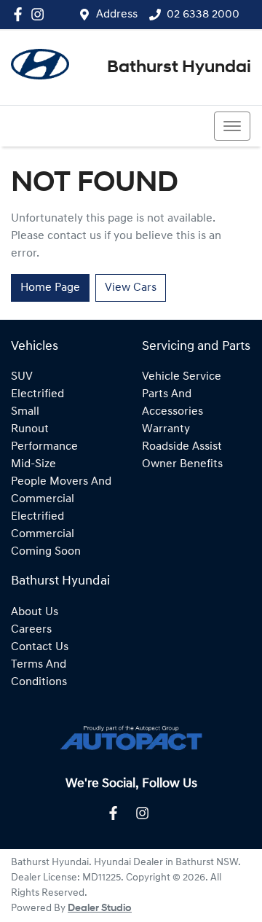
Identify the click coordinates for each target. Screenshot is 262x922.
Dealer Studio (100, 908)
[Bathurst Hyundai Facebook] (21, 14)
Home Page (50, 288)
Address (117, 14)
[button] (232, 126)
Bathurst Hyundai (179, 68)
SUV (22, 377)
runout (30, 429)
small (25, 412)
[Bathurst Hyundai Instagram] (40, 14)
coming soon (46, 552)
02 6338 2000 (203, 14)
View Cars (130, 288)
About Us (34, 612)
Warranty (166, 429)
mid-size (33, 464)
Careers (31, 630)
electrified (37, 394)
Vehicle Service (181, 377)
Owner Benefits (182, 464)
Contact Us (39, 647)
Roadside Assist (182, 447)
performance (44, 447)
